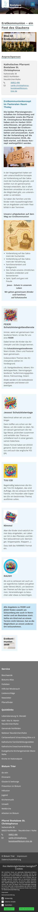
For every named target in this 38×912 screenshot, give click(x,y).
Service (6, 669)
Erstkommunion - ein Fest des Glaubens (17, 25)
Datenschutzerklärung (11, 890)
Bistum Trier (9, 766)
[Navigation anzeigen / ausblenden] (33, 4)
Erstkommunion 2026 (9, 641)
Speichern (9, 909)
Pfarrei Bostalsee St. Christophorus (13, 822)
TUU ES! (8, 480)
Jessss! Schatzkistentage (18, 412)
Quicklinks (8, 709)
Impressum (5, 892)
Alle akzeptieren (26, 909)
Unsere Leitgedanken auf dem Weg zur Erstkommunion (19, 215)
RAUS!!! (8, 576)
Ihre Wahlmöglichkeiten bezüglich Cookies (19, 867)
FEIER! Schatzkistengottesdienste (19, 326)
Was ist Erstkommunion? (14, 37)
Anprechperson (11, 56)
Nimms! (8, 525)
